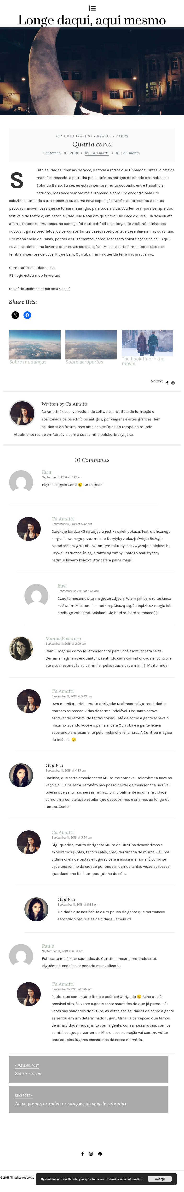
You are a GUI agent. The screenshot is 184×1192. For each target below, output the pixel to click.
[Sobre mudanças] (35, 344)
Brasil (104, 136)
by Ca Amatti (97, 153)
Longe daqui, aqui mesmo (92, 20)
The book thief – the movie (143, 361)
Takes (122, 136)
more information (131, 1179)
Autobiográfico (74, 136)
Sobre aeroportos (84, 362)
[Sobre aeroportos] (91, 344)
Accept (160, 1179)
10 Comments (128, 153)
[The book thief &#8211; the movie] (147, 343)
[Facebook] (82, 1154)
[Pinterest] (100, 1154)
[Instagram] (91, 1154)
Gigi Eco (54, 765)
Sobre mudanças (27, 362)
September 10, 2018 (60, 153)
